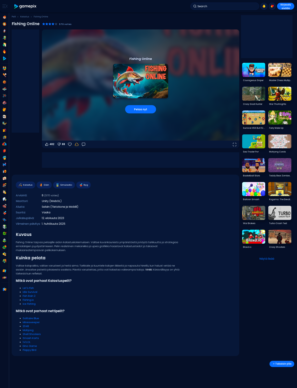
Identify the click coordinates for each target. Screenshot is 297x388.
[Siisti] (4, 123)
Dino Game (30, 346)
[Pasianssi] (4, 226)
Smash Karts (31, 338)
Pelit (14, 16)
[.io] (4, 171)
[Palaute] (83, 144)
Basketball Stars (251, 175)
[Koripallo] (4, 82)
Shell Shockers (32, 334)
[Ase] (4, 164)
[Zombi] (4, 261)
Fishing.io (28, 300)
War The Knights (277, 104)
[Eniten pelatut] (4, 31)
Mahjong (28, 330)
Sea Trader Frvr (251, 151)
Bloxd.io (247, 247)
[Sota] (4, 247)
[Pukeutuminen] (4, 130)
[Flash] (4, 150)
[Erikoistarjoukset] (4, 58)
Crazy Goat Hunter (252, 104)
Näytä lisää (266, 259)
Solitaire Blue (31, 318)
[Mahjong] (4, 178)
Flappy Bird (29, 350)
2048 (26, 326)
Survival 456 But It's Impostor (254, 127)
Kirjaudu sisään (285, 6)
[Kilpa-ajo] (4, 206)
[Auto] (4, 102)
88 (63, 144)
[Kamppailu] (4, 144)
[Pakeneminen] (4, 137)
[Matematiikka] (4, 192)
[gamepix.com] (25, 6)
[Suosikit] (272, 6)
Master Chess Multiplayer (280, 80)
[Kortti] (4, 116)
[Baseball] (4, 75)
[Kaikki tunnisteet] (4, 270)
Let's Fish (28, 288)
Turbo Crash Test (278, 223)
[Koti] (4, 17)
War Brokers (249, 223)
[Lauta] (4, 89)
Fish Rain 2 (29, 296)
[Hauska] (4, 157)
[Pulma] (4, 199)
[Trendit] (4, 51)
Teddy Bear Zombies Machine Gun (280, 175)
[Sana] (4, 254)
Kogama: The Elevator (280, 199)
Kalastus (24, 16)
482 (52, 144)
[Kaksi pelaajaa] (4, 68)
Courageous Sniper (253, 80)
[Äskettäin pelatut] (4, 24)
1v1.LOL (26, 342)
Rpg (86, 185)
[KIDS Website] (4, 277)
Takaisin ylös (283, 363)
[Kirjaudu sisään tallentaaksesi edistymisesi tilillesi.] (77, 144)
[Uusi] (4, 44)
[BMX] (4, 95)
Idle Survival (30, 292)
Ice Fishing (29, 304)
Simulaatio (66, 185)
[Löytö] (4, 37)
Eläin (46, 185)
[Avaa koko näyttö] (234, 144)
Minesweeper (31, 322)
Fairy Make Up (276, 127)
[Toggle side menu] (4, 6)
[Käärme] (4, 233)
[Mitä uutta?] (264, 6)
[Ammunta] (4, 219)
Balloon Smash (251, 199)
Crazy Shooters (277, 247)
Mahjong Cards (277, 151)
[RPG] (4, 212)
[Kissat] (4, 109)
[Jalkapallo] (4, 240)
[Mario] (4, 185)
